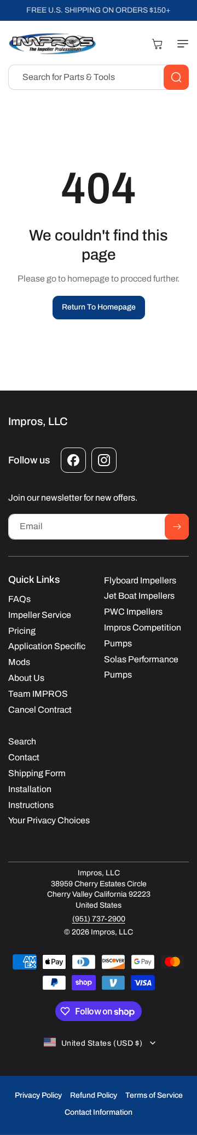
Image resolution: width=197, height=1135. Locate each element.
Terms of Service (154, 1095)
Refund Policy (93, 1095)
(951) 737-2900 (98, 919)
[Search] (176, 77)
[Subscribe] (177, 527)
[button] (180, 44)
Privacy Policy (38, 1095)
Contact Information (98, 1112)
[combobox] (98, 77)
